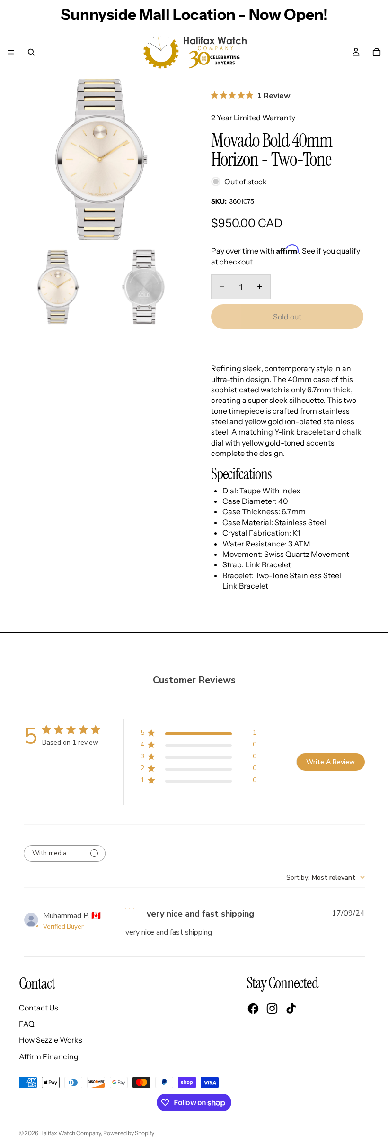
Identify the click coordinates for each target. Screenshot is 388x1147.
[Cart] (376, 52)
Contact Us (38, 1007)
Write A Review (330, 761)
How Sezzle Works (50, 1040)
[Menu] (11, 52)
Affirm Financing (49, 1056)
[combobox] (325, 877)
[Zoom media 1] (101, 160)
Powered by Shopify (128, 1133)
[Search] (31, 52)
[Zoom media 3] (143, 287)
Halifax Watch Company (70, 1133)
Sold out (287, 316)
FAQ (27, 1024)
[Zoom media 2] (58, 287)
